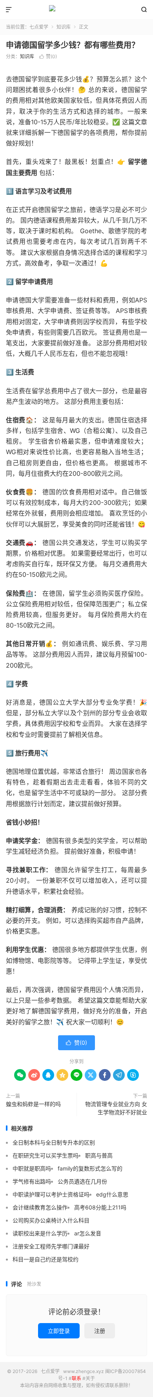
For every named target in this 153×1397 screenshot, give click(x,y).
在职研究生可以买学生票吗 (45, 1155)
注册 (99, 1330)
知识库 (63, 27)
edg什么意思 (112, 1194)
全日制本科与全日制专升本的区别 (54, 1142)
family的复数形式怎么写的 (90, 1168)
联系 (76, 1378)
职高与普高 (99, 1155)
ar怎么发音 (87, 1233)
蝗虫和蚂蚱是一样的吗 (33, 1104)
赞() (48, 56)
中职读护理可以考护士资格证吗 (51, 1194)
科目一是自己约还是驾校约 (45, 1259)
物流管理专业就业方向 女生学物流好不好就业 (116, 1108)
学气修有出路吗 (32, 1181)
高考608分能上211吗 (100, 1207)
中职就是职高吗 (32, 1168)
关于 (90, 1378)
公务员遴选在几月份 (82, 1181)
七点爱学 (76, 10)
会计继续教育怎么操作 (40, 1207)
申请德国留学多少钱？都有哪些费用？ (72, 45)
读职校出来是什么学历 (40, 1233)
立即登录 (59, 1330)
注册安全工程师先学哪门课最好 (51, 1246)
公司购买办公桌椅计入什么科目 (51, 1220)
